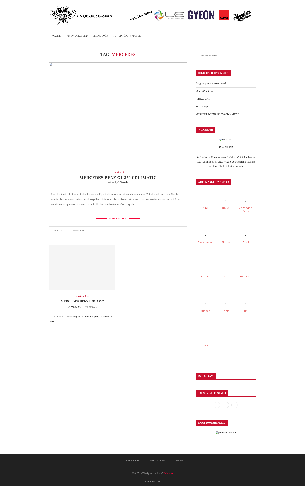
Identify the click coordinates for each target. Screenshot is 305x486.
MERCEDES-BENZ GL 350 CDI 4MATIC (118, 177)
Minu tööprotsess (204, 91)
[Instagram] (226, 405)
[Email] (235, 405)
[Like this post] (170, 230)
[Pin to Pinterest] (182, 230)
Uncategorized (82, 296)
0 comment (79, 230)
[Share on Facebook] (175, 230)
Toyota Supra (202, 106)
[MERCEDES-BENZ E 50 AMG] (82, 267)
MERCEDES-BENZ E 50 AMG (82, 301)
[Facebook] (217, 405)
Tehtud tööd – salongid (127, 36)
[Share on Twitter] (179, 230)
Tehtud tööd (100, 36)
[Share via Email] (186, 230)
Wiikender (123, 182)
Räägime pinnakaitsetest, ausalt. (211, 83)
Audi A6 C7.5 (203, 98)
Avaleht (56, 36)
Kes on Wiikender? (77, 36)
